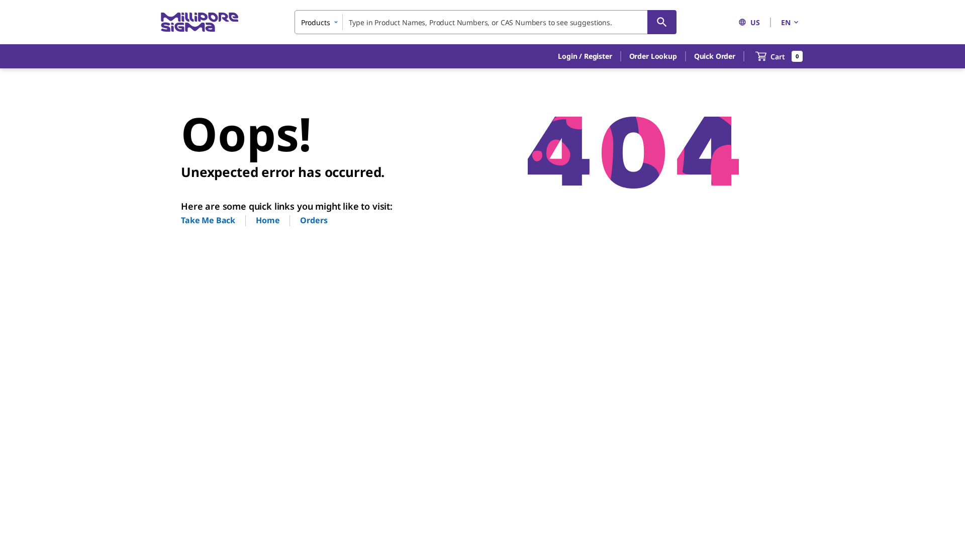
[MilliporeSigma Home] (199, 22)
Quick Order (714, 56)
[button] (585, 56)
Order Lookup (653, 56)
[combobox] (486, 22)
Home (267, 220)
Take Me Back (208, 220)
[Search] (662, 22)
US (755, 22)
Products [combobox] (315, 22)
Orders (313, 220)
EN (786, 22)
